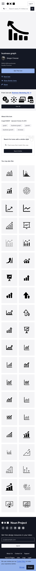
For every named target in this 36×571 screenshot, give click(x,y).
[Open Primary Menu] (3, 4)
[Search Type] (5, 9)
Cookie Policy (21, 561)
